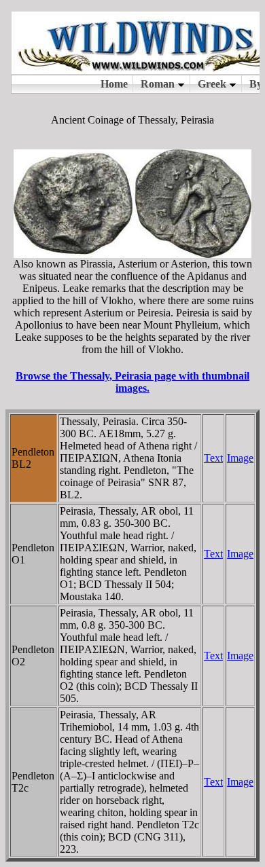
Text (213, 458)
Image (240, 458)
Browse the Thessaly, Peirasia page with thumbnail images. (132, 382)
